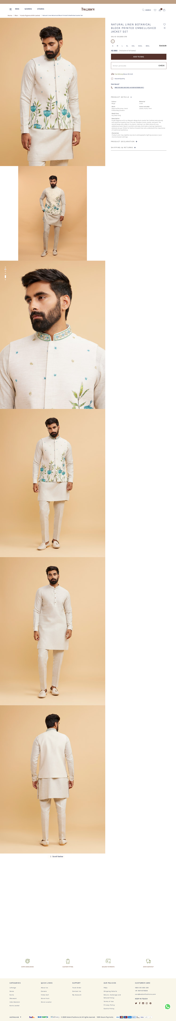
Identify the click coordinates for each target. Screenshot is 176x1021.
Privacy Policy (109, 1005)
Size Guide (162, 45)
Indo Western (15, 1002)
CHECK (162, 65)
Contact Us (76, 991)
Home (10, 15)
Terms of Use (109, 1001)
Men (16, 15)
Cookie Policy (109, 1008)
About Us (44, 988)
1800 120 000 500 (142, 988)
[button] (18, 9)
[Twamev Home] (88, 9)
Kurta (12, 995)
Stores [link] (40, 9)
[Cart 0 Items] (164, 11)
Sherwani (13, 998)
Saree (12, 991)
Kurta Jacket (15, 1005)
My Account (76, 995)
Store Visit (45, 998)
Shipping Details (110, 991)
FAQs (105, 988)
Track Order (76, 988)
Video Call (45, 995)
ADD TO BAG (138, 57)
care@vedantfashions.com (145, 994)
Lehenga (13, 988)
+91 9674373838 (141, 990)
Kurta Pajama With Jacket (30, 15)
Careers (44, 991)
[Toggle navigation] (11, 9)
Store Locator (46, 1002)
